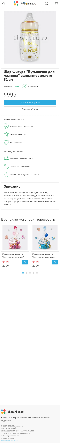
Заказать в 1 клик (30, 109)
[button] (23, 272)
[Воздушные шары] (25, 3)
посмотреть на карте (9, 441)
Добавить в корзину (30, 102)
